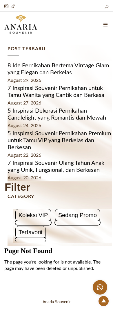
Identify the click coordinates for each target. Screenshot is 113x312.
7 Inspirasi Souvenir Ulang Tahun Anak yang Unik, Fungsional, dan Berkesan (56, 166)
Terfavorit (31, 232)
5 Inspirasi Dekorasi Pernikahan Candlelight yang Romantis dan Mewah (57, 114)
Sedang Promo (77, 215)
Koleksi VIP (33, 215)
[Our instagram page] (6, 5)
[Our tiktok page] (13, 5)
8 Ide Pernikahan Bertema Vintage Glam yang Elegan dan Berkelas (58, 69)
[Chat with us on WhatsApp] (100, 287)
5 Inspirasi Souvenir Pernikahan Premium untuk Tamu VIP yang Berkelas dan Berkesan (59, 140)
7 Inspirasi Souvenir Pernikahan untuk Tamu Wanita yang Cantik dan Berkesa (56, 91)
